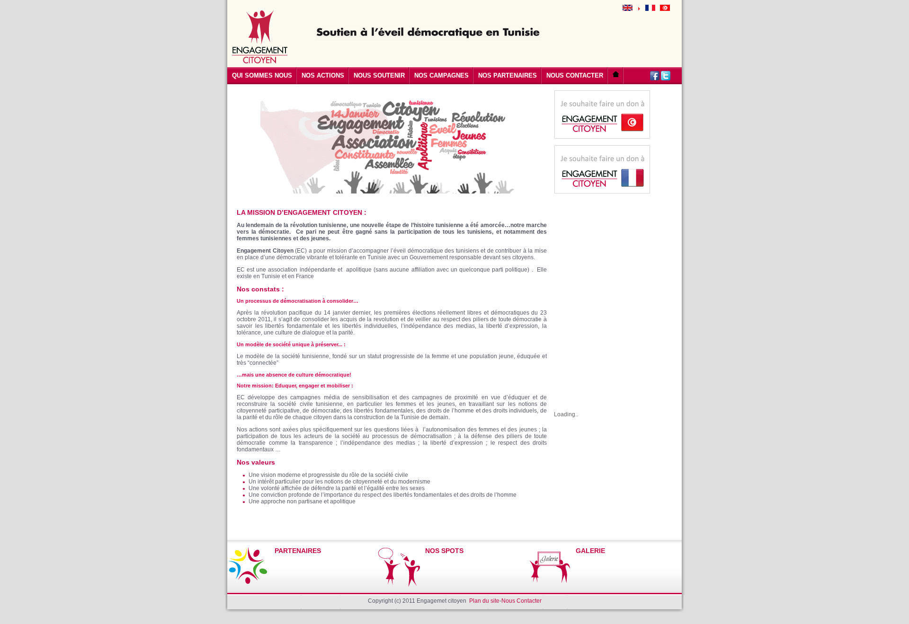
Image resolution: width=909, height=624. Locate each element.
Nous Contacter (521, 601)
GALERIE (590, 550)
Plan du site (484, 601)
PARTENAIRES (298, 550)
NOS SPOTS (444, 550)
